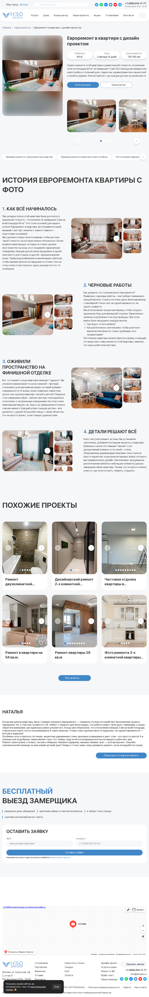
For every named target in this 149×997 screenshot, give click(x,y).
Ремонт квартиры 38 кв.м (72, 654)
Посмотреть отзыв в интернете (121, 755)
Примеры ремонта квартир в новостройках (84, 157)
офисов (20, 18)
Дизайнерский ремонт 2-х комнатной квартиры (74, 581)
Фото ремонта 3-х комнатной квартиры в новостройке (124, 655)
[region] (32, 75)
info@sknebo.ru (139, 974)
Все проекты (72, 678)
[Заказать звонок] (143, 15)
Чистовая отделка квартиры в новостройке (120, 581)
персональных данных (60, 857)
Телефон (81, 839)
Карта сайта (140, 987)
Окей (56, 987)
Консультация (83, 84)
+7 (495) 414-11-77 (135, 3)
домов (14, 18)
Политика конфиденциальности (104, 987)
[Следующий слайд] (136, 141)
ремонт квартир (17, 17)
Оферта (127, 987)
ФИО (8, 839)
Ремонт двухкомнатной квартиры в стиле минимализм (20, 581)
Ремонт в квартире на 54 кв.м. (23, 654)
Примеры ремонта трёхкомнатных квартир (29, 157)
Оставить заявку (74, 852)
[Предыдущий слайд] (8, 548)
